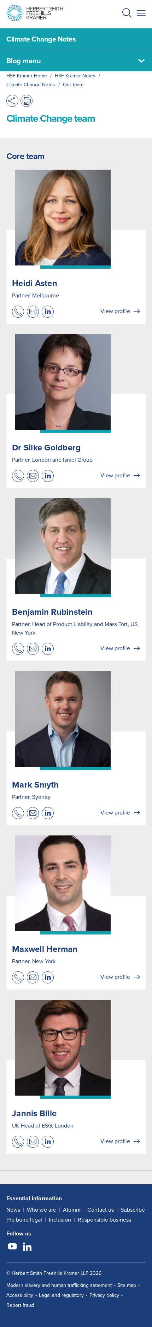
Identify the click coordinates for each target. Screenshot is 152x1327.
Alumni (72, 1210)
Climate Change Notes (30, 84)
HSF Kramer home (26, 75)
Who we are (41, 1210)
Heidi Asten (34, 283)
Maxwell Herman (45, 949)
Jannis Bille (34, 1113)
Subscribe (133, 1210)
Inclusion (60, 1220)
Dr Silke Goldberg (46, 447)
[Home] (34, 13)
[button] (127, 14)
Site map (126, 1285)
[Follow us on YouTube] (12, 1247)
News (13, 1210)
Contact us (100, 1210)
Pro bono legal (24, 1220)
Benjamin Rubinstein (52, 611)
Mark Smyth (35, 784)
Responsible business (104, 1220)
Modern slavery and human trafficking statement (59, 1285)
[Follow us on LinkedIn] (27, 1247)
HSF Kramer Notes (75, 75)
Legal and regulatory (61, 1295)
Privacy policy (104, 1295)
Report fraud (20, 1305)
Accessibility (19, 1295)
